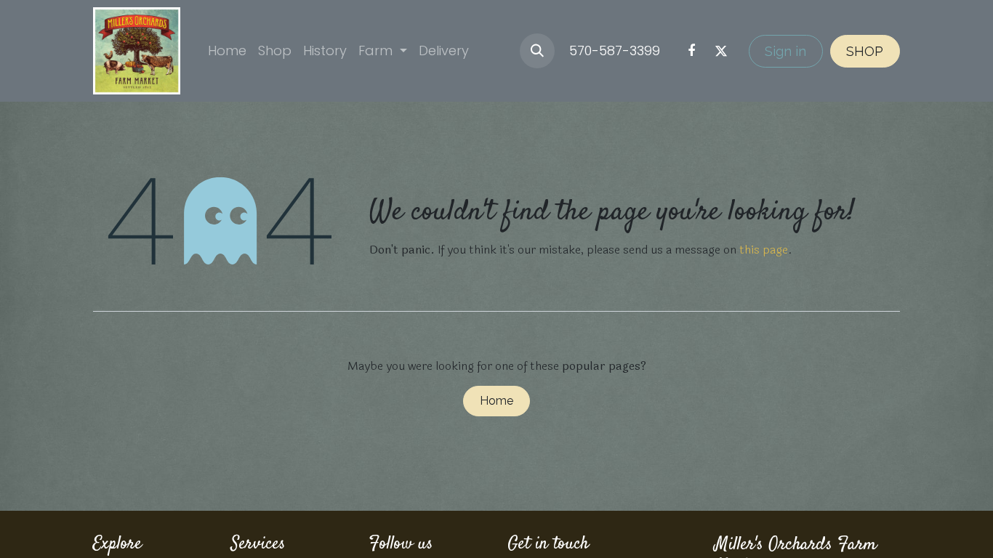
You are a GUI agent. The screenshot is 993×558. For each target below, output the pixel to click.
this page (763, 249)
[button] (537, 50)
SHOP (864, 51)
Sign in (785, 51)
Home (496, 401)
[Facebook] (691, 51)
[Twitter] (721, 51)
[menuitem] (227, 50)
